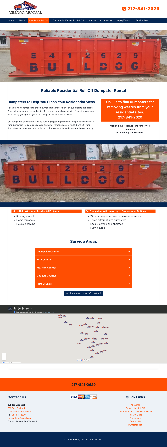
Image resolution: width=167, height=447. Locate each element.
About (22, 20)
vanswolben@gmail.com (19, 418)
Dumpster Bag (135, 425)
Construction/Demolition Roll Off (68, 20)
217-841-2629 (130, 117)
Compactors (106, 20)
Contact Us (135, 421)
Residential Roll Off (38, 20)
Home (11, 20)
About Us (135, 405)
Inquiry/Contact (124, 20)
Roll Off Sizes (135, 415)
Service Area (142, 20)
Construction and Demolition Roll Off (135, 411)
